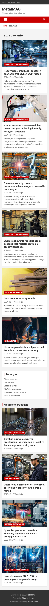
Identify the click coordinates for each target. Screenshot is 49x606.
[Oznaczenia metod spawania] (24, 281)
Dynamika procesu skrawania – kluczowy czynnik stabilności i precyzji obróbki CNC (20, 533)
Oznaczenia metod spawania (19, 298)
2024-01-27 (9, 354)
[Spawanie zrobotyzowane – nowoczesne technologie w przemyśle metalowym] (24, 166)
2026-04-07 (9, 448)
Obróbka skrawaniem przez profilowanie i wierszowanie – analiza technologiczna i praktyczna (24, 442)
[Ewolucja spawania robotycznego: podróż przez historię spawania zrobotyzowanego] (24, 223)
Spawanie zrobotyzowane (16, 65)
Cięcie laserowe (11, 379)
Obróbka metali (10, 386)
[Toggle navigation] (5, 20)
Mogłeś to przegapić (16, 404)
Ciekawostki (10, 341)
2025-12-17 (9, 494)
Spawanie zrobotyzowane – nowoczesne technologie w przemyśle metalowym (24, 186)
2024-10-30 (9, 135)
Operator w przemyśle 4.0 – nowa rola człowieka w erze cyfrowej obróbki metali (24, 487)
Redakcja (19, 77)
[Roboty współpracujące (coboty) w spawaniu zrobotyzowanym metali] (24, 53)
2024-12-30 (9, 77)
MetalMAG (11, 9)
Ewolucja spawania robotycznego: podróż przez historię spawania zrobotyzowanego (22, 243)
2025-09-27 (9, 540)
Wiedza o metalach (13, 292)
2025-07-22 (9, 583)
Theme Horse (28, 598)
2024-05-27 (9, 193)
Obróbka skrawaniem (13, 389)
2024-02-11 (9, 250)
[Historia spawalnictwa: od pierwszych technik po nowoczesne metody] (24, 330)
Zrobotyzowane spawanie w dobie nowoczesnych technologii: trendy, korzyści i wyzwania (23, 128)
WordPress (33, 601)
